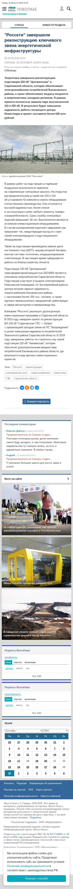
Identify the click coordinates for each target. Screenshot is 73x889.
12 (36, 754)
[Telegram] (32, 387)
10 (18, 754)
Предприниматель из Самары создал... (29, 434)
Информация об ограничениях (46, 783)
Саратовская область (25, 378)
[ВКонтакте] (22, 387)
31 (54, 742)
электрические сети (16, 373)
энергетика (60, 373)
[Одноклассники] (27, 387)
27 (18, 742)
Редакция (22, 783)
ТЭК (8, 378)
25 (27, 767)
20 (45, 761)
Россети (17, 367)
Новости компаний (50, 796)
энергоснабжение (40, 373)
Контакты (9, 783)
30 (45, 742)
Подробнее (35, 817)
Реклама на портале (15, 789)
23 (9, 767)
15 (64, 754)
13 (45, 754)
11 (27, 754)
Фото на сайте (13, 478)
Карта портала (44, 789)
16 (9, 761)
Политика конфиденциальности (21, 796)
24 (18, 767)
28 (27, 742)
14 (54, 754)
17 (18, 761)
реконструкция (34, 367)
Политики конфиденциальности (28, 866)
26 (9, 742)
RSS (31, 789)
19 (36, 761)
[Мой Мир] (37, 387)
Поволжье (27, 9)
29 (36, 742)
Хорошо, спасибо (36, 878)
